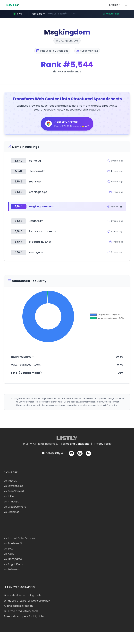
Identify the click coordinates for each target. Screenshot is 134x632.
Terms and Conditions (75, 444)
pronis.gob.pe (38, 192)
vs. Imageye (11, 501)
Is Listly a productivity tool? (21, 611)
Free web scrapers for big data (24, 616)
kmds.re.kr (36, 221)
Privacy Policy (102, 444)
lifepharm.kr (37, 171)
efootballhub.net (40, 242)
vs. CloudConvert (15, 507)
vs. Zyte (9, 548)
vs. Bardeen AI (13, 543)
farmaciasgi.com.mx (42, 231)
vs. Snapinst (11, 512)
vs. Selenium (11, 569)
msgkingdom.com (41, 206)
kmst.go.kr (36, 252)
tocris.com (36, 181)
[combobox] (114, 5)
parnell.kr (35, 161)
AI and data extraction (18, 606)
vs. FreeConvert (14, 491)
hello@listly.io (54, 453)
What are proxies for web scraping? (27, 601)
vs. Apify (9, 554)
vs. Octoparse (13, 559)
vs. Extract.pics (13, 486)
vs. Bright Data (13, 564)
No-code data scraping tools (22, 595)
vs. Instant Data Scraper (19, 538)
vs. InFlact (10, 496)
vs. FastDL (10, 481)
